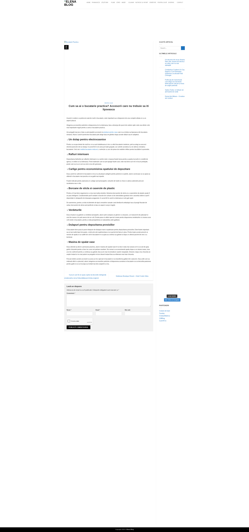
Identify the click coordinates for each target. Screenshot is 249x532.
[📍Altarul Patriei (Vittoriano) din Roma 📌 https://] (163, 121)
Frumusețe (96, 2)
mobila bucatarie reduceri (89, 149)
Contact (180, 2)
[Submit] (183, 48)
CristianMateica (164, 316)
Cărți (118, 2)
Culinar (131, 2)
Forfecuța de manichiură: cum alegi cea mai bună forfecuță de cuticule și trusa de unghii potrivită (174, 82)
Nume (69, 310)
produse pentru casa (110, 132)
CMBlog (162, 318)
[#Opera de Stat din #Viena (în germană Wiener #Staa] (181, 150)
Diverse (171, 2)
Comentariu (71, 293)
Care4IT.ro (162, 321)
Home (88, 2)
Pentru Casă (162, 2)
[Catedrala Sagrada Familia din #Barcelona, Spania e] (181, 245)
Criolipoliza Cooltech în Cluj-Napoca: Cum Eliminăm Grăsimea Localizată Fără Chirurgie (175, 72)
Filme (113, 2)
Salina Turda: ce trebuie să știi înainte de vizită (174, 91)
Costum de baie (164, 311)
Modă (124, 2)
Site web (127, 310)
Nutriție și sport (141, 2)
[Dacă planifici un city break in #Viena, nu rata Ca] (163, 220)
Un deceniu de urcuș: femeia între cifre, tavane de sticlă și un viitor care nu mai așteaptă (175, 62)
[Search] (88, 6)
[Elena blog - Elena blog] (74, 4)
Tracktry (162, 313)
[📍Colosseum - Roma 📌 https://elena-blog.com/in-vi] (172, 119)
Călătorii (104, 2)
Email (98, 310)
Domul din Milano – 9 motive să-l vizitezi (175, 97)
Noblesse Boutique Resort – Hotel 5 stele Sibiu (132, 276)
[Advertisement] (124, 23)
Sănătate (152, 2)
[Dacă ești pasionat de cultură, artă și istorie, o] (172, 244)
